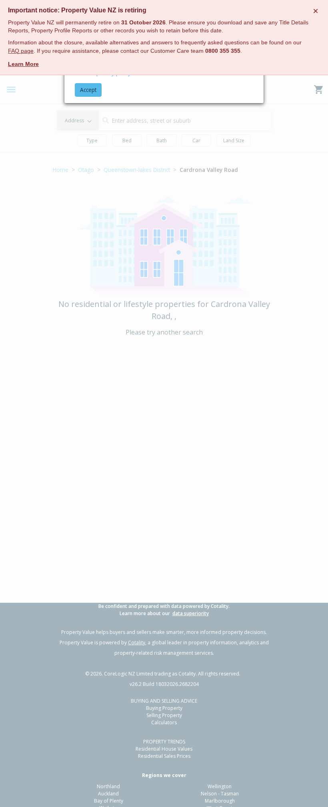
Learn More (23, 64)
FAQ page (21, 51)
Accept (88, 90)
